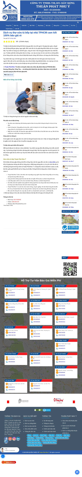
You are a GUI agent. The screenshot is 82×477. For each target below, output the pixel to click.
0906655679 (65, 41)
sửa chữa (52, 162)
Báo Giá (51, 435)
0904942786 (65, 170)
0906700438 (65, 124)
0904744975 (65, 142)
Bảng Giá (56, 25)
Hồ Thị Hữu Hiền (11, 38)
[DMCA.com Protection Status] (38, 409)
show (11, 74)
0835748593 (65, 188)
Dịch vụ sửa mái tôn (30, 426)
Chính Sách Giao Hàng (34, 442)
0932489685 (65, 207)
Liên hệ (36, 435)
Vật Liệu (48, 25)
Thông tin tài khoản (49, 426)
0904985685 (65, 115)
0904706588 (65, 78)
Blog (29, 435)
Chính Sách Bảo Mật (33, 440)
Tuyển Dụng (9, 28)
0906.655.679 (10, 462)
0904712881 (65, 106)
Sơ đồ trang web (48, 420)
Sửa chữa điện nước (31, 429)
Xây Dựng (40, 25)
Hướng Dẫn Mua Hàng (49, 442)
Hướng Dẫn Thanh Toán (34, 445)
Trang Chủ (8, 25)
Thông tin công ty (48, 423)
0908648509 (65, 69)
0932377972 (65, 198)
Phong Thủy (49, 437)
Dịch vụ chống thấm (30, 423)
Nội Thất (32, 25)
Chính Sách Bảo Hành (62, 437)
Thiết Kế (24, 25)
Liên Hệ (17, 28)
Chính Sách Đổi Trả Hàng (49, 440)
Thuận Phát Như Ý (10, 67)
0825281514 (36, 306)
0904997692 (65, 179)
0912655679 (11, 292)
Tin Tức (73, 25)
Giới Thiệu (43, 435)
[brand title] (23, 401)
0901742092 (65, 133)
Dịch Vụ (16, 25)
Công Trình (65, 25)
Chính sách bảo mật (49, 429)
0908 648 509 (11, 332)
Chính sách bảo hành (50, 431)
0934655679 (65, 51)
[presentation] (8, 401)
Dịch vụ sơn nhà (29, 420)
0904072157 (65, 161)
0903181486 (65, 97)
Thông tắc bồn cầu (30, 431)
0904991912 (65, 152)
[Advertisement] (31, 217)
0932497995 (65, 87)
